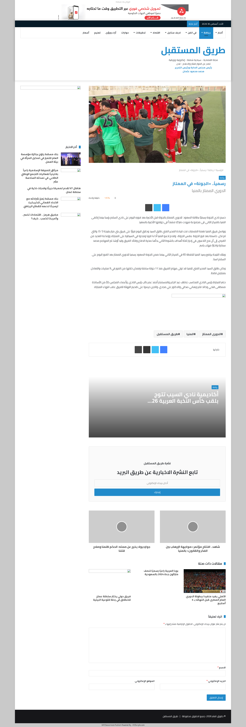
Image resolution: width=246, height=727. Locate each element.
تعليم (97, 32)
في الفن (192, 32)
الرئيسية (220, 170)
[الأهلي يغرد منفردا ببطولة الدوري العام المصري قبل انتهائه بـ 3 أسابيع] (205, 581)
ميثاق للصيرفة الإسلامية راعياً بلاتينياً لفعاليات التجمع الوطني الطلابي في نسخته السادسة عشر (39, 176)
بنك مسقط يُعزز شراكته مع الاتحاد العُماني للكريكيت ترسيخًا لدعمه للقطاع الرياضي (40, 202)
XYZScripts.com (138, 725)
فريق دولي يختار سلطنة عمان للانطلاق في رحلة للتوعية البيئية (112, 598)
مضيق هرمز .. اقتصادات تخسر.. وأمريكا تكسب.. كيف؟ (40, 216)
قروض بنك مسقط (123, 2)
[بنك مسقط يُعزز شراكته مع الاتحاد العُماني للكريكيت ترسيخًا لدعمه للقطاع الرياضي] (71, 203)
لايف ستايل (174, 32)
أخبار (220, 32)
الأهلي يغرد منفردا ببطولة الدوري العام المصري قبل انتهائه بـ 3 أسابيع (206, 600)
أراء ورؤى (111, 32)
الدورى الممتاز (211, 334)
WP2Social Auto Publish (111, 725)
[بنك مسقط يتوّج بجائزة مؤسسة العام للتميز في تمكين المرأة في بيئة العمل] (71, 159)
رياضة (207, 32)
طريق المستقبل (167, 334)
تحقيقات (141, 32)
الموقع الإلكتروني (145, 681)
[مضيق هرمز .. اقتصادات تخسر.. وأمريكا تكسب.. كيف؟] (71, 219)
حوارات (125, 32)
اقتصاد (156, 32)
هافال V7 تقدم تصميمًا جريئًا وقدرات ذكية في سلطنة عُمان (54, 190)
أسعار (86, 32)
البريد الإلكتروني (216, 681)
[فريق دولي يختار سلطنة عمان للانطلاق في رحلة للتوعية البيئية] (110, 581)
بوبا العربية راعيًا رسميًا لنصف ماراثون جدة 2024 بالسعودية (161, 572)
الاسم (222, 667)
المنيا (190, 334)
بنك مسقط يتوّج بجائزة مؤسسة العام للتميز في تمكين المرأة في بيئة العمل (39, 158)
